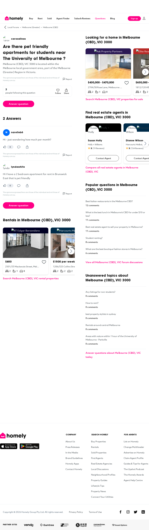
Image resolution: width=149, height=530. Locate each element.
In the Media (71, 452)
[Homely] (19, 436)
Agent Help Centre (133, 480)
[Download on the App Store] (10, 446)
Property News (98, 491)
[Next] (71, 251)
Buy (31, 18)
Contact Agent (103, 158)
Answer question (18, 103)
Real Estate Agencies (101, 463)
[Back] (5, 27)
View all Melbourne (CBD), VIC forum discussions (114, 262)
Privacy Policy (76, 511)
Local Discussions (100, 469)
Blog (112, 18)
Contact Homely (73, 469)
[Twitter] (136, 512)
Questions (100, 18)
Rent (40, 18)
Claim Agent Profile (133, 458)
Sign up (134, 18)
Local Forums (13, 27)
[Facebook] (120, 512)
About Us (70, 441)
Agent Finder (63, 18)
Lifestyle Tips (97, 485)
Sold (49, 18)
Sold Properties (98, 452)
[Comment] (19, 147)
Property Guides (99, 480)
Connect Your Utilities (102, 496)
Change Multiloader (134, 447)
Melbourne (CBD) (50, 27)
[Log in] (144, 18)
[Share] (27, 147)
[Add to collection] (43, 262)
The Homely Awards (134, 474)
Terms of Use (95, 511)
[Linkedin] (143, 512)
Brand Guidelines (74, 458)
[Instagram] (128, 512)
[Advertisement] (74, 6)
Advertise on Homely (134, 452)
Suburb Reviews (82, 18)
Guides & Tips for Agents (136, 463)
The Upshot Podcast (134, 469)
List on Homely (131, 441)
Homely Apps (72, 463)
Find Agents (97, 458)
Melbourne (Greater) (31, 27)
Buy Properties (98, 441)
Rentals (95, 447)
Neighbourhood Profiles (103, 474)
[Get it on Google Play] (29, 446)
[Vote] (4, 147)
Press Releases (72, 447)
